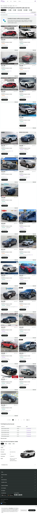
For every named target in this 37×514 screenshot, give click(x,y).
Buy (7, 1)
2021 (13, 5)
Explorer (11, 5)
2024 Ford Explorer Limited (5, 428)
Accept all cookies (32, 510)
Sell (10, 1)
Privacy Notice (11, 508)
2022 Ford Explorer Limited (5, 432)
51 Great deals (29, 430)
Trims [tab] (13, 443)
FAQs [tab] (6, 443)
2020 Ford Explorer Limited (5, 434)
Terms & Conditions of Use (4, 499)
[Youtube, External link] (18, 495)
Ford (8, 5)
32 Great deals (29, 428)
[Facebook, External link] (16, 495)
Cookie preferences (24, 510)
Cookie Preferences (3, 504)
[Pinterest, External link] (21, 495)
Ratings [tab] (10, 443)
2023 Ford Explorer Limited (5, 430)
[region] (18, 509)
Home (1, 5)
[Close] (36, 506)
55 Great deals (29, 432)
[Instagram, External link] (20, 495)
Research (15, 1)
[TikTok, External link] (15, 495)
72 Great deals (29, 434)
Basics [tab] (2, 443)
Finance (19, 1)
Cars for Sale (5, 5)
